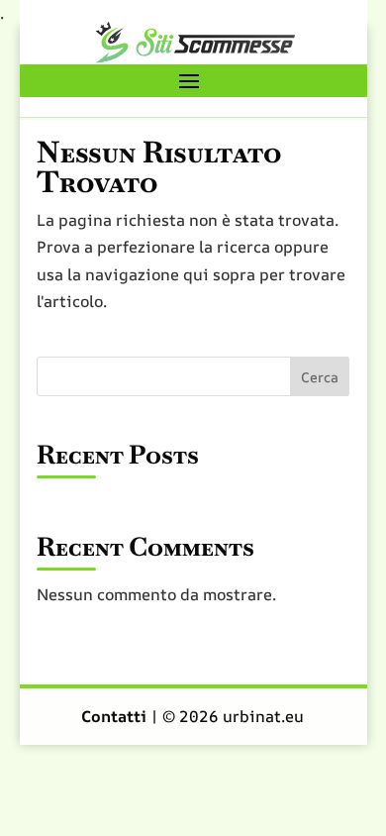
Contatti (115, 716)
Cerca (319, 376)
